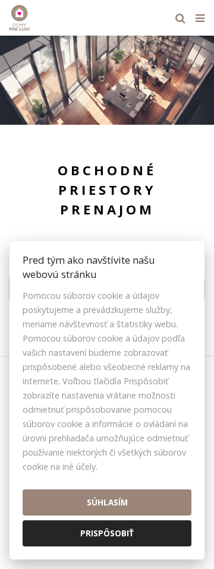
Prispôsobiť (107, 533)
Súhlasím (107, 502)
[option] (107, 80)
